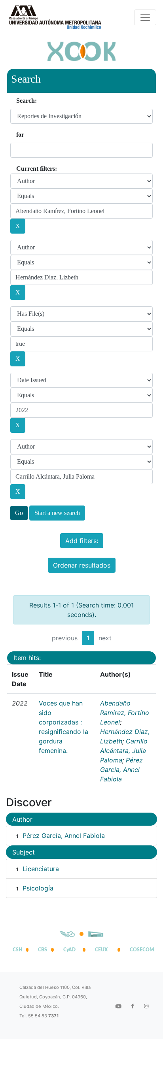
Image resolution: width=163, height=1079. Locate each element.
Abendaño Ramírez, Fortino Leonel (124, 712)
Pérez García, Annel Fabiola (121, 769)
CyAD (69, 949)
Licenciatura (41, 869)
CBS (42, 949)
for (20, 134)
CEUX (101, 949)
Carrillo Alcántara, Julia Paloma (124, 750)
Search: (26, 100)
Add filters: (81, 541)
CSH (17, 949)
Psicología (38, 888)
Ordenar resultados (81, 565)
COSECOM (140, 949)
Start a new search (57, 512)
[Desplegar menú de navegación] (145, 17)
